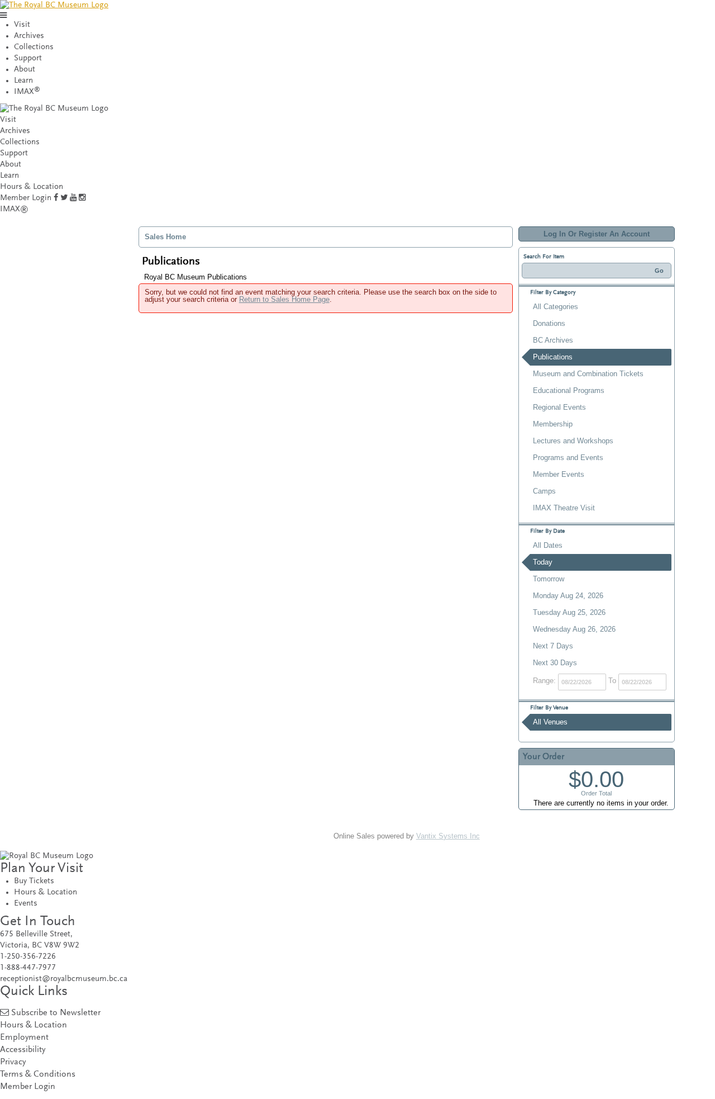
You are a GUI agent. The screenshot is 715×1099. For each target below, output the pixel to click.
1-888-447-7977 (28, 968)
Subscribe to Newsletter (56, 1013)
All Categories (555, 306)
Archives (29, 36)
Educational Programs (568, 390)
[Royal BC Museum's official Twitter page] (64, 198)
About (24, 69)
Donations (549, 323)
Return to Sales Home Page (284, 299)
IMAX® (14, 209)
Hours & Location (31, 187)
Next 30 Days (555, 663)
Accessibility (22, 1050)
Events (25, 903)
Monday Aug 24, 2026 (568, 595)
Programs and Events (568, 457)
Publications (553, 357)
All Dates (548, 545)
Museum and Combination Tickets (588, 374)
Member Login (25, 198)
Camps (544, 491)
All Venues (550, 722)
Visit (22, 25)
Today (542, 562)
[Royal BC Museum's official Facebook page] (56, 198)
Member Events (558, 474)
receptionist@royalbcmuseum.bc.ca (63, 979)
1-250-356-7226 (28, 957)
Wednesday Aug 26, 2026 (574, 629)
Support (28, 58)
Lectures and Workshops (573, 441)
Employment (24, 1038)
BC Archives (553, 340)
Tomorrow (548, 579)
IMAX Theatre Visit (564, 508)
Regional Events (559, 407)
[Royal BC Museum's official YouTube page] (73, 198)
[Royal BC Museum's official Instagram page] (82, 198)
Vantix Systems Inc (448, 836)
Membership (553, 424)
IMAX (27, 92)
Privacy (13, 1062)
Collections (34, 47)
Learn (23, 81)
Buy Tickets (34, 881)
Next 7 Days (553, 646)
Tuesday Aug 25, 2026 (569, 612)
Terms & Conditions (37, 1074)
